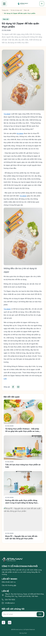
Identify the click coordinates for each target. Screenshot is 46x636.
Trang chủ (5, 10)
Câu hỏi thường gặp (9, 585)
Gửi (40, 614)
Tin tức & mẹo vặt (16, 10)
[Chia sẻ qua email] (18, 387)
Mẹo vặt (26, 10)
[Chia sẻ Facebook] (13, 387)
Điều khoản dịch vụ (9, 582)
